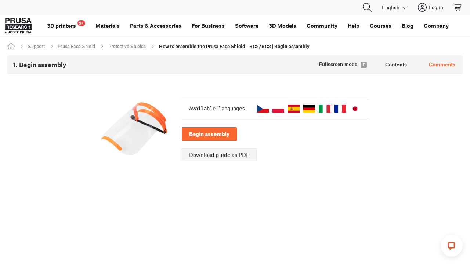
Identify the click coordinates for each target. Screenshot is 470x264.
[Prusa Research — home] (18, 26)
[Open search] (367, 7)
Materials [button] (107, 25)
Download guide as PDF (219, 154)
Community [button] (322, 25)
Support (36, 46)
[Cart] (458, 7)
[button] (263, 109)
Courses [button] (380, 25)
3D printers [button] (65, 25)
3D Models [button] (282, 25)
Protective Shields (127, 46)
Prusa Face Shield (76, 46)
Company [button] (436, 25)
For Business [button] (208, 25)
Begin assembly (209, 134)
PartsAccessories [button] (155, 25)
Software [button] (246, 25)
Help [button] (353, 25)
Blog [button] (407, 25)
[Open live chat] (452, 246)
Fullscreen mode (338, 64)
